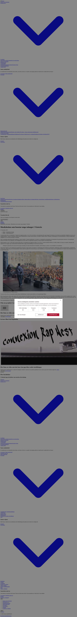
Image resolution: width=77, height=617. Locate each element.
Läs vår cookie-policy (52, 305)
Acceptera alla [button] (53, 314)
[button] (21, 314)
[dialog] (38, 308)
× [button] (60, 300)
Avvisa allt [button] (41, 314)
